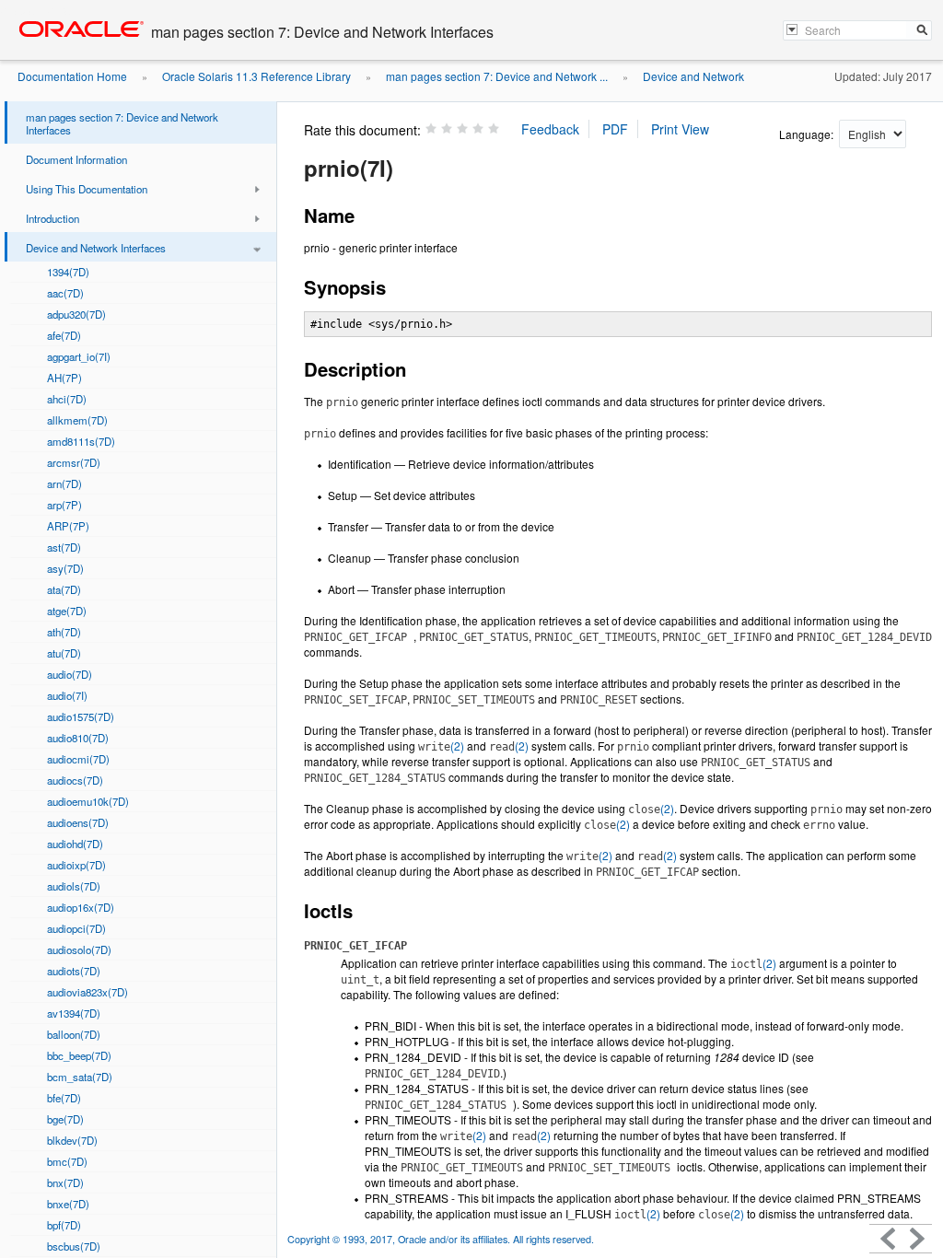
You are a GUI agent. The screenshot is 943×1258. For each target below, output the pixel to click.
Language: (807, 134)
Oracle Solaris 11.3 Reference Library (256, 76)
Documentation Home (72, 76)
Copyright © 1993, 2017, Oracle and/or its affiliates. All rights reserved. (440, 1239)
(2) (441, 745)
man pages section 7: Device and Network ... (497, 76)
